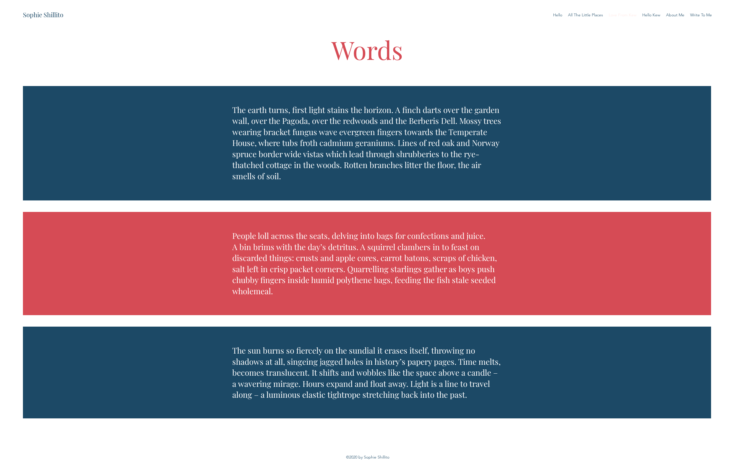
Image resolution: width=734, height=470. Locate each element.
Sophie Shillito (43, 14)
